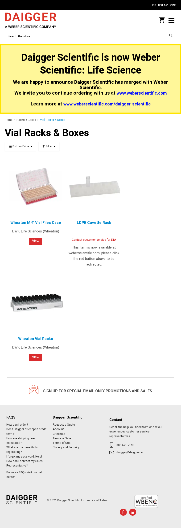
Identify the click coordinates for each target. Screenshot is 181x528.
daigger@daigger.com (130, 452)
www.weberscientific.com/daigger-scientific (107, 104)
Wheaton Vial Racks (35, 339)
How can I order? (17, 425)
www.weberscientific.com (142, 93)
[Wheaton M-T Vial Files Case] (35, 186)
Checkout (59, 434)
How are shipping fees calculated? (21, 440)
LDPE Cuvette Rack (94, 223)
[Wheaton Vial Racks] (35, 302)
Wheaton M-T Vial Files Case (35, 223)
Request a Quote (64, 425)
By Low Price (21, 146)
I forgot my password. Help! (24, 456)
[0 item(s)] (162, 18)
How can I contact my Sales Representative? (24, 463)
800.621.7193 (125, 445)
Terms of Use (61, 443)
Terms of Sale (62, 438)
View (35, 241)
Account (58, 429)
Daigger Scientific (35, 20)
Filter (49, 146)
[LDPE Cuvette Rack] (93, 186)
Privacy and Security (66, 447)
